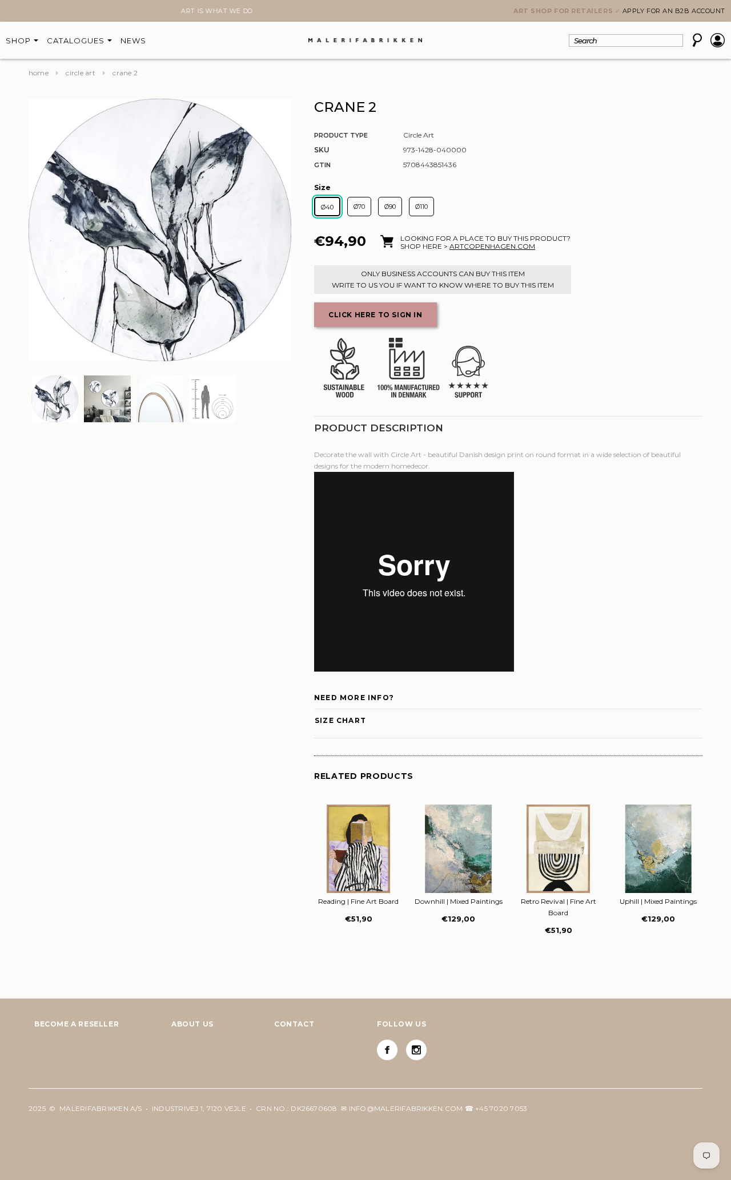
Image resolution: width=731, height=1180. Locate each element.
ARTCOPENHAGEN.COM (492, 246)
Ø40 (327, 207)
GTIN (322, 165)
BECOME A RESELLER (76, 1024)
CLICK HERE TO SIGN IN (375, 314)
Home (39, 72)
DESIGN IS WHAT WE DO (365, 11)
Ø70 (359, 207)
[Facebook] (387, 1050)
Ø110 (421, 207)
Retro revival (558, 907)
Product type (341, 135)
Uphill (658, 901)
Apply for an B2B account (673, 11)
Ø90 (390, 207)
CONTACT (294, 1024)
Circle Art (80, 72)
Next (35, 12)
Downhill (459, 901)
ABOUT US (192, 1024)
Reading (358, 901)
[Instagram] (416, 1050)
